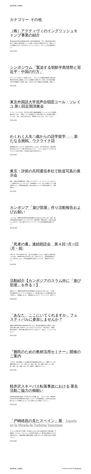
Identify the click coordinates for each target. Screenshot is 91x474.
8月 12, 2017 (13, 335)
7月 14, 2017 (13, 370)
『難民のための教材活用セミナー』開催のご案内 (45, 354)
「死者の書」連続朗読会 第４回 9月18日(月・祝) (44, 246)
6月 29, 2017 (13, 404)
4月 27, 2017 (13, 441)
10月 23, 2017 (13, 227)
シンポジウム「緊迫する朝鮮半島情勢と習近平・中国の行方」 (45, 69)
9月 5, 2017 (13, 264)
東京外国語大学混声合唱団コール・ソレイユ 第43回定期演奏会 (45, 104)
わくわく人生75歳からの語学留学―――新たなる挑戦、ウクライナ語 (44, 138)
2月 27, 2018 (13, 51)
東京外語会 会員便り (16, 5)
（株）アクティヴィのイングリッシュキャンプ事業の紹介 (44, 33)
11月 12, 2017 (13, 120)
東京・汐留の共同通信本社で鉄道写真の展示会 (45, 173)
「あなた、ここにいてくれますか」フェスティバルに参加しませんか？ (44, 317)
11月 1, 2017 (13, 191)
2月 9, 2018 (13, 85)
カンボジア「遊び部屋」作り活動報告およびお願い (45, 209)
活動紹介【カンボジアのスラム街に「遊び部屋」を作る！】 (45, 282)
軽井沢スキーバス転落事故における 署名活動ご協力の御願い (44, 388)
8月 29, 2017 (13, 298)
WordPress (78, 468)
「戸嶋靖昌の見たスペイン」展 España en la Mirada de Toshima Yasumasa (43, 423)
